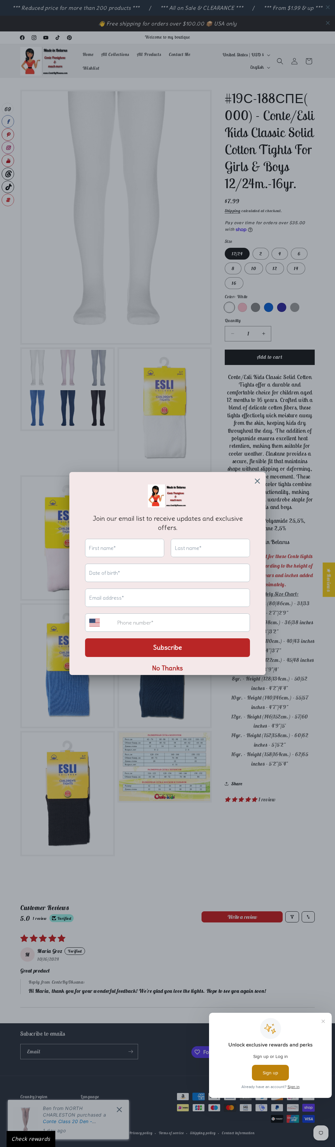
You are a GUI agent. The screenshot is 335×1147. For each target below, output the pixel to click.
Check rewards (30, 1138)
